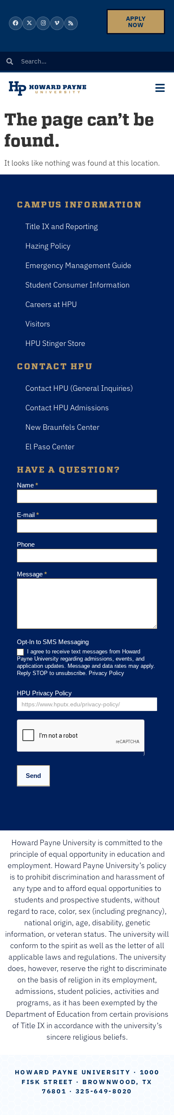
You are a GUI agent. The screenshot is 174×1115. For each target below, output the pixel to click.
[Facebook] (15, 23)
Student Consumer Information (77, 285)
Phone (26, 544)
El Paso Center (49, 446)
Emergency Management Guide (78, 265)
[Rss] (71, 23)
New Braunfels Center (62, 427)
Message (32, 574)
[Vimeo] (57, 23)
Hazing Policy (48, 246)
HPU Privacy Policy (44, 693)
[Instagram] (43, 23)
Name (27, 485)
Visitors (37, 324)
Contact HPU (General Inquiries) (79, 388)
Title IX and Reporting (61, 226)
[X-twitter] (29, 23)
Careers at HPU (51, 304)
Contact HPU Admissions (67, 407)
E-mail (28, 515)
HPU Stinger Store (55, 343)
